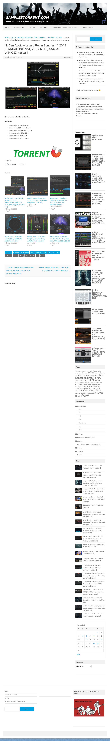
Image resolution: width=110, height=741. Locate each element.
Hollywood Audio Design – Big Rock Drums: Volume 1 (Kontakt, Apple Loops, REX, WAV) (94, 491)
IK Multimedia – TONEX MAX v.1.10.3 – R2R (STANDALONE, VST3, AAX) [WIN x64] (94, 522)
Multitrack (79, 382)
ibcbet (76, 722)
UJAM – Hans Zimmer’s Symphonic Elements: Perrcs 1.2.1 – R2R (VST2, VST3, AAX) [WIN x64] (94, 576)
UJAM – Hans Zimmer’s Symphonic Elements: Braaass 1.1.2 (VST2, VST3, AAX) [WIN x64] (93, 584)
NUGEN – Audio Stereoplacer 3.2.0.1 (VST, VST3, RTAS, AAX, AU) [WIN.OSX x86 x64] (37, 200)
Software (43, 27)
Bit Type (80, 434)
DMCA (7, 698)
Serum (95, 386)
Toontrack (98, 390)
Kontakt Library (84, 377)
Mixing (22, 256)
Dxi (80, 416)
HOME (7, 691)
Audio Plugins (88, 27)
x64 (57, 38)
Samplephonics (79, 386)
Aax (12, 38)
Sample (79, 448)
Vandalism (83, 393)
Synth (97, 388)
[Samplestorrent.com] (55, 24)
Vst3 (52, 38)
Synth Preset (88, 390)
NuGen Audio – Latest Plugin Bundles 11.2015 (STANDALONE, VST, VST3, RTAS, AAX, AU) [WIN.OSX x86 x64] (14, 202)
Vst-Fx (42, 256)
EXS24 (96, 373)
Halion (101, 373)
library (97, 377)
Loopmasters (79, 380)
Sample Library (87, 384)
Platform (80, 441)
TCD (93, 390)
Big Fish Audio (88, 371)
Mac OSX (21, 38)
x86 (60, 38)
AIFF (76, 371)
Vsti (80, 396)
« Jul (78, 654)
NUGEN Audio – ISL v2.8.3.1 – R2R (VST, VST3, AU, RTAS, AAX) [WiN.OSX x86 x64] (36, 239)
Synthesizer (79, 390)
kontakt (99, 375)
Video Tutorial (90, 393)
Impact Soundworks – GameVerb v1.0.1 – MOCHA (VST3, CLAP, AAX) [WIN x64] (93, 499)
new (101, 382)
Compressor (78, 373)
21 (94, 643)
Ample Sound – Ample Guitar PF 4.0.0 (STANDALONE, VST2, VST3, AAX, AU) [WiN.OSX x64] (93, 539)
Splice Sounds (89, 388)
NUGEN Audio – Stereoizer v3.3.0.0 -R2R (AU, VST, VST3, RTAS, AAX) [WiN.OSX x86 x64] (60, 239)
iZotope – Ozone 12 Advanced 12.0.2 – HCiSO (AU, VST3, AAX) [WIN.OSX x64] (92, 530)
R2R (77, 384)
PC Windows (29, 38)
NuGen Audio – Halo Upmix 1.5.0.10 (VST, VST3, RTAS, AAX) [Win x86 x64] (13, 239)
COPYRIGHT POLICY (11, 695)
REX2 (81, 384)
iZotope (92, 375)
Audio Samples (19, 27)
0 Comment (67, 57)
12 (86, 639)
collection (8, 256)
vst (37, 256)
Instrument (84, 375)
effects (15, 256)
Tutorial (32, 27)
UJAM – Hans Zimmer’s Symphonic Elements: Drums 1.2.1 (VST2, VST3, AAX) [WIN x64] (94, 608)
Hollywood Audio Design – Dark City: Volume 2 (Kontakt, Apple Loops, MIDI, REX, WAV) (92, 483)
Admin (9, 57)
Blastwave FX (97, 371)
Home (7, 27)
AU (83, 371)
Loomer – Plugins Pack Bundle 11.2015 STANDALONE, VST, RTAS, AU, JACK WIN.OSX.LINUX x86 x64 (20, 271)
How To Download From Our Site (15, 701)
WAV (85, 395)
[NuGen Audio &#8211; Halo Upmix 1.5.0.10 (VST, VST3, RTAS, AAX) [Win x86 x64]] (15, 224)
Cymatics (84, 373)
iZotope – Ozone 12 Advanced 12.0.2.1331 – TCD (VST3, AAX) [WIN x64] (94, 600)
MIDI (91, 380)
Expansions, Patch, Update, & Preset (65, 27)
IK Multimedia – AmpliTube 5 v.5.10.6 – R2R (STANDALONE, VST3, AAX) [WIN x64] (94, 514)
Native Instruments (91, 382)
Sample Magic (96, 384)
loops (86, 380)
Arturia (80, 371)
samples (88, 386)
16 (101, 639)
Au (15, 38)
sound (99, 386)
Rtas (36, 38)
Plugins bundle (30, 256)
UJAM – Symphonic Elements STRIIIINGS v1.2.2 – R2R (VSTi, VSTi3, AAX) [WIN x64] (92, 568)
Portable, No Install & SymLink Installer (89, 444)
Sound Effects (79, 388)
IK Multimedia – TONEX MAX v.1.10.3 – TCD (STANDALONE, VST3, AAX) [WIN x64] (92, 475)
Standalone (42, 38)
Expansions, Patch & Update (86, 437)
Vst (49, 38)
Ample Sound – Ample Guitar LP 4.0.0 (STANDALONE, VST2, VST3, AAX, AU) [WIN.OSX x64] (93, 592)
